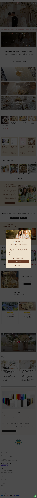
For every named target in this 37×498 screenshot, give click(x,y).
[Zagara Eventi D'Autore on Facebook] (14, 266)
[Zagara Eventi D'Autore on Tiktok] (18, 266)
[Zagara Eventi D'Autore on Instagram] (15, 266)
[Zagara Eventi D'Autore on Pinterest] (17, 266)
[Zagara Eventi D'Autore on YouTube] (22, 266)
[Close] (30, 231)
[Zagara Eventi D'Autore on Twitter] (19, 266)
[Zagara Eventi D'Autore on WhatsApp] (21, 266)
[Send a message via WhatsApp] (35, 496)
